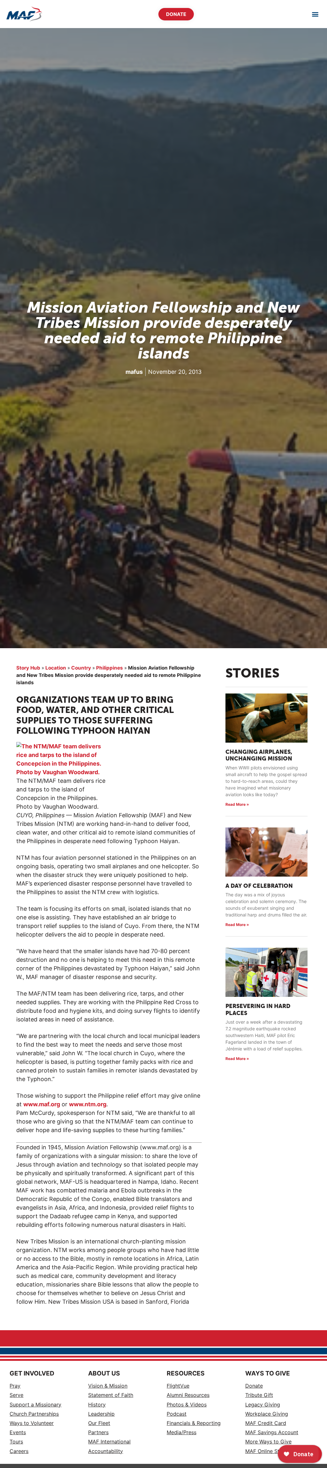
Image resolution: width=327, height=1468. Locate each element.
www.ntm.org (87, 1104)
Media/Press (181, 1432)
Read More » (237, 804)
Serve (16, 1395)
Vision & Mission (107, 1386)
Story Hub (28, 668)
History (97, 1405)
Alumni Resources (188, 1395)
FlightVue (178, 1386)
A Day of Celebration (259, 886)
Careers (19, 1451)
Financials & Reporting (194, 1423)
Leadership (101, 1414)
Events (18, 1432)
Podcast (176, 1414)
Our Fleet (99, 1423)
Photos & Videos (187, 1405)
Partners (98, 1432)
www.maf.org (41, 1104)
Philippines (109, 668)
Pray (15, 1386)
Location (55, 668)
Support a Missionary (35, 1405)
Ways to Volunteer (32, 1423)
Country (81, 668)
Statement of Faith (110, 1395)
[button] (315, 14)
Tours (16, 1442)
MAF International (109, 1442)
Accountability (105, 1451)
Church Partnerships (34, 1414)
